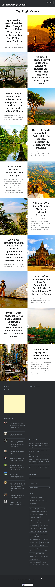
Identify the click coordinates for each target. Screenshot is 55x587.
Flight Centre (34, 520)
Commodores (34, 511)
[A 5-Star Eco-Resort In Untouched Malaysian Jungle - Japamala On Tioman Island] (14, 472)
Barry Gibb (42, 500)
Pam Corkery (43, 545)
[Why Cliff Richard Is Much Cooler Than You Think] (14, 500)
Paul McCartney (35, 548)
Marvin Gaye (43, 534)
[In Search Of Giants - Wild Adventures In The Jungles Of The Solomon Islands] (14, 463)
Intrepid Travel (44, 525)
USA (38, 565)
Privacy (37, 579)
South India (45, 556)
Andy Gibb (33, 497)
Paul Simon (34, 551)
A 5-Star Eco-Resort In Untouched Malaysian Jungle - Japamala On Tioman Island (17, 476)
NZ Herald (33, 545)
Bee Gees (33, 503)
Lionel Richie (44, 528)
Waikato (45, 565)
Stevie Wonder (34, 559)
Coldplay (41, 508)
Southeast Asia (34, 556)
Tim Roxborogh (35, 386)
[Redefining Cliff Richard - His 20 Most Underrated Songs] (14, 456)
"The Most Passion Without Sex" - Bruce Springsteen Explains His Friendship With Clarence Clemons (17, 443)
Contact (33, 579)
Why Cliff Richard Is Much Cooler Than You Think (16, 503)
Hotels (33, 522)
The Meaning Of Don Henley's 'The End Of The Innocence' (17, 435)
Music (45, 539)
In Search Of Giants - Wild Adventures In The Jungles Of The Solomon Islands (17, 467)
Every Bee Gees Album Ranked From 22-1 (17, 452)
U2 (32, 565)
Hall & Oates (45, 520)
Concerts (43, 511)
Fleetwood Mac (35, 517)
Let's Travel (34, 528)
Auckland (42, 497)
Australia (33, 500)
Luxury (33, 531)
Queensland (43, 551)
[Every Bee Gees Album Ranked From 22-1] (14, 449)
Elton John (43, 514)
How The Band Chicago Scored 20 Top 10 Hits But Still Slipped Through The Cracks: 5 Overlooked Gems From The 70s (17, 486)
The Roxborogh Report (13, 4)
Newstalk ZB (34, 542)
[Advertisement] (14, 404)
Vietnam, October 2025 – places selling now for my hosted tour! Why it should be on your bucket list (39, 461)
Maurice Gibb (34, 536)
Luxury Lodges (42, 531)
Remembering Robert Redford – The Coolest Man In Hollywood (38, 450)
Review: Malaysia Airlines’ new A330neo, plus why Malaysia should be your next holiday (39, 445)
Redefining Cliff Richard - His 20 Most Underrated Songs (17, 459)
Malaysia (33, 534)
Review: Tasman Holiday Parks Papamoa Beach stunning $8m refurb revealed (39, 466)
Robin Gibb (40, 553)
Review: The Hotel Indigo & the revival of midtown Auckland (39, 455)
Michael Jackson (35, 539)
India (39, 522)
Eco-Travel (34, 514)
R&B (32, 553)
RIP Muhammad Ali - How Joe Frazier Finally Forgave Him (17, 496)
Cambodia (33, 508)
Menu (50, 2)
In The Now (34, 525)
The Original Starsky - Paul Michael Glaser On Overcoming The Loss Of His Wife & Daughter (17, 426)
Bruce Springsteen (35, 506)
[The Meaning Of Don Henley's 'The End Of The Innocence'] (14, 432)
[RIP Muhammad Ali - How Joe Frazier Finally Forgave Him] (14, 493)
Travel (44, 562)
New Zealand (44, 542)
